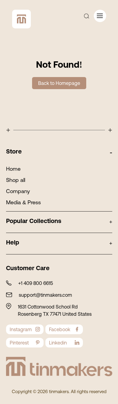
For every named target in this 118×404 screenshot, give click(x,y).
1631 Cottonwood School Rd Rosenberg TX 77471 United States (55, 310)
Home (13, 169)
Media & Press (23, 202)
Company (18, 191)
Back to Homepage (59, 83)
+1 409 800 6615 (35, 283)
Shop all (15, 180)
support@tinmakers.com (45, 295)
